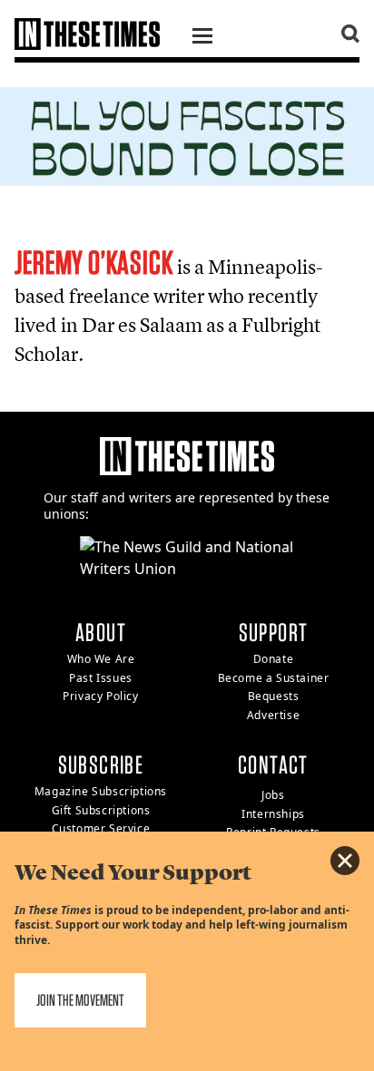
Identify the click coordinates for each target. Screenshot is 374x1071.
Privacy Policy (100, 696)
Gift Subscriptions (101, 810)
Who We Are (101, 659)
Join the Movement (80, 999)
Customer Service (101, 828)
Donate (273, 659)
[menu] (202, 38)
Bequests (274, 696)
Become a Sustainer (274, 678)
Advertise (273, 715)
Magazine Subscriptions (100, 791)
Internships (273, 814)
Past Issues (101, 678)
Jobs (272, 795)
